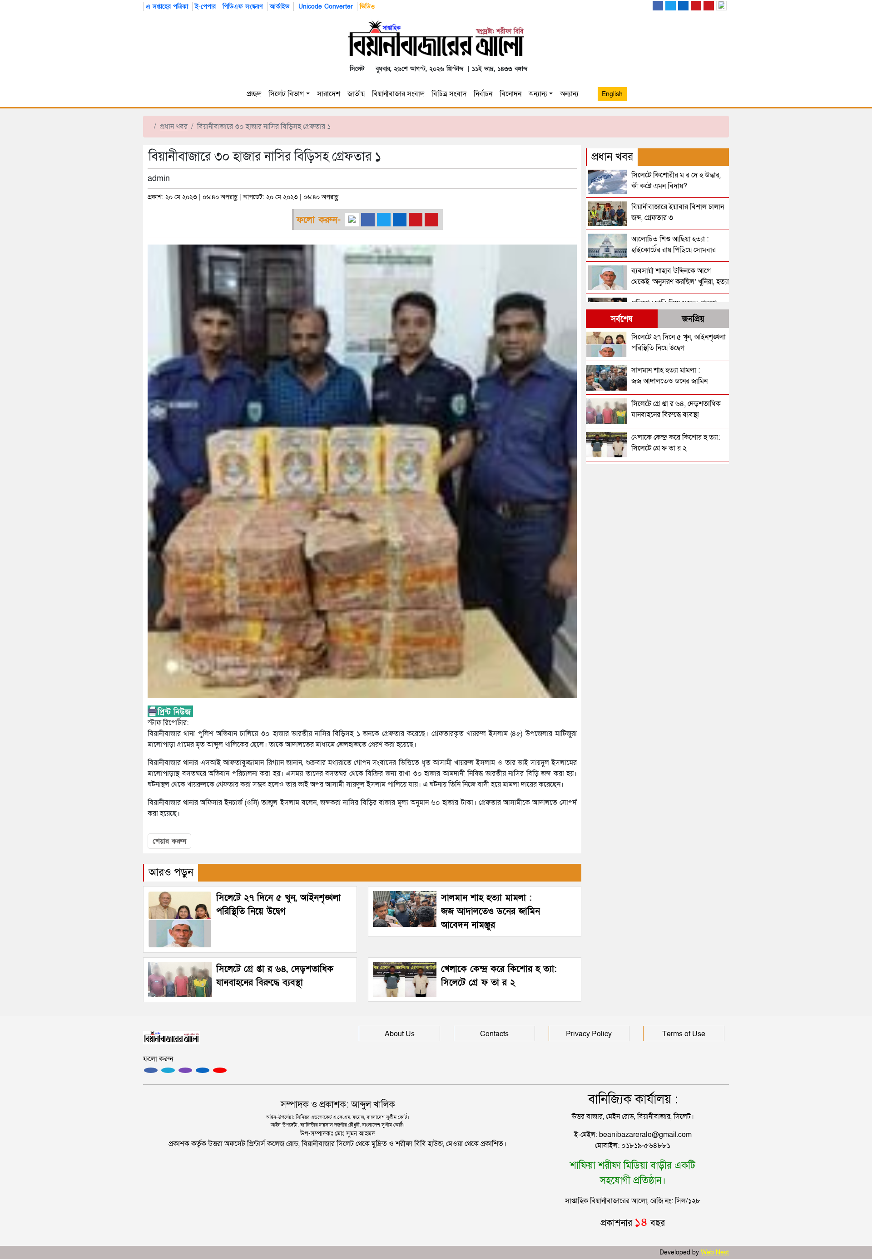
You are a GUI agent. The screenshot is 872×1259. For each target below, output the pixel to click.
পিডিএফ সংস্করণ (243, 6)
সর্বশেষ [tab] (621, 319)
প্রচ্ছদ (254, 94)
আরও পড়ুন (171, 872)
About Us (400, 1034)
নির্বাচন (483, 94)
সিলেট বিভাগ (286, 94)
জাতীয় (356, 94)
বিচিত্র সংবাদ (448, 94)
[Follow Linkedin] (202, 1070)
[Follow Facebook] (151, 1070)
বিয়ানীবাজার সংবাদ (398, 94)
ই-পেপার (205, 6)
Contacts (494, 1034)
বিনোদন (510, 94)
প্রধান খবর (174, 127)
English (612, 94)
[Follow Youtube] (220, 1070)
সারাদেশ (328, 94)
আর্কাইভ (279, 6)
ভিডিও (367, 6)
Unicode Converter (324, 6)
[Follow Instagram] (168, 1070)
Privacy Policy (589, 1034)
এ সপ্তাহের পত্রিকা (167, 6)
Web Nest (715, 1252)
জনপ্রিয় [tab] (693, 319)
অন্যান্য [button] (571, 94)
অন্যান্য (538, 94)
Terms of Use (683, 1034)
